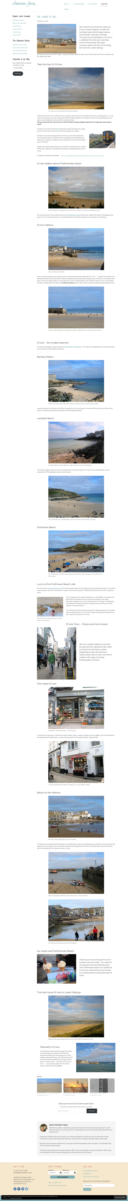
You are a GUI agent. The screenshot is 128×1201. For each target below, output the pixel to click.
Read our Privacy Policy (16, 1198)
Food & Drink (17, 35)
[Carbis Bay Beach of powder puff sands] (49, 1085)
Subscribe (92, 1111)
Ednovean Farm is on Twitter (26, 1188)
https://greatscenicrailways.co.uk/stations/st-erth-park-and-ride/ (82, 155)
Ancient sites (17, 26)
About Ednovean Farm (90, 1170)
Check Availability (62, 1177)
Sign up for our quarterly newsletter (96, 1181)
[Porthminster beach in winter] (102, 1085)
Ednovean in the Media (20, 53)
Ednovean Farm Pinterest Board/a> (22, 1188)
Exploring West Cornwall (91, 1176)
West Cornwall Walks (19, 23)
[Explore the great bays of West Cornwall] (75, 1085)
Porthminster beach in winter (98, 1093)
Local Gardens (17, 29)
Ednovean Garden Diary (20, 47)
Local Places (17, 32)
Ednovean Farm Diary (19, 44)
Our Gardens (87, 1173)
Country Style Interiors (20, 50)
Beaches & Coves (18, 20)
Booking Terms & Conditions (57, 1185)
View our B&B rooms (55, 1182)
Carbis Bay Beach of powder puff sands (48, 1093)
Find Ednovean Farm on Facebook (15, 1188)
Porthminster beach (73, 215)
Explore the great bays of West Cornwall (74, 1093)
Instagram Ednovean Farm (18, 1188)
